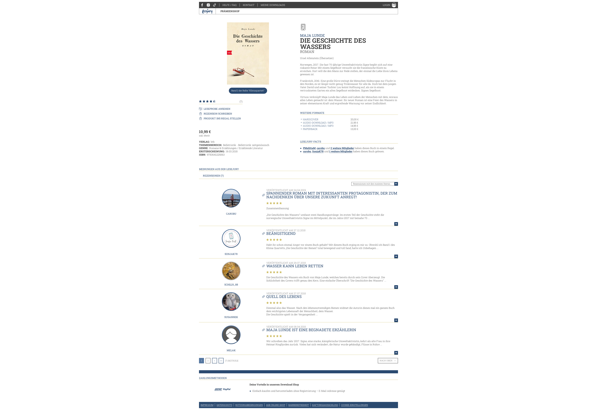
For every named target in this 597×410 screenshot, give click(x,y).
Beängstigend (281, 233)
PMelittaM (309, 148)
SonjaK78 (318, 151)
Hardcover (310, 119)
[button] (389, 5)
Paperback (310, 129)
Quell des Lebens (284, 296)
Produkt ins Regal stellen (222, 118)
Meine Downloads (273, 5)
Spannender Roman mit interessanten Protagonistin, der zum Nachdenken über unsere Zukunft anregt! (331, 195)
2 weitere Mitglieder (342, 148)
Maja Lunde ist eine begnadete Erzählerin (311, 329)
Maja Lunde (312, 35)
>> (221, 360)
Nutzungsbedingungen (249, 404)
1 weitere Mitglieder (340, 151)
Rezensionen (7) (213, 175)
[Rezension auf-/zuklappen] (396, 224)
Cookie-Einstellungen (354, 404)
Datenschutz (224, 404)
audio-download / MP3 (318, 122)
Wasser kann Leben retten (294, 265)
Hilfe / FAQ (229, 5)
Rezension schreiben (218, 113)
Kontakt (248, 5)
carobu (321, 148)
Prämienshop (229, 11)
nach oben (386, 360)
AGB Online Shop (275, 404)
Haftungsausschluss (325, 404)
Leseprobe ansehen (217, 108)
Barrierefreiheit (298, 404)
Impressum (207, 404)
